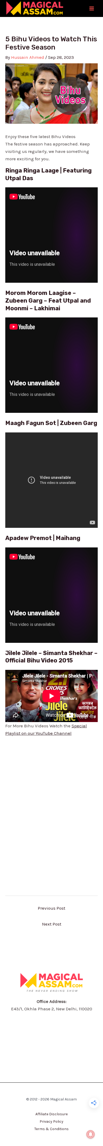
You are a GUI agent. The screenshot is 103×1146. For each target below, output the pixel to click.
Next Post (51, 924)
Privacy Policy (51, 1121)
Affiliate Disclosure (51, 1114)
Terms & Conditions (51, 1129)
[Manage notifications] (90, 1134)
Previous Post (51, 908)
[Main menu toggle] (92, 8)
